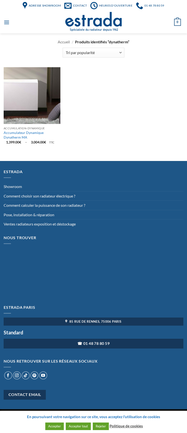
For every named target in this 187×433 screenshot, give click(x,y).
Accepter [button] (54, 426)
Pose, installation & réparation (29, 214)
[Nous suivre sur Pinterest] (34, 375)
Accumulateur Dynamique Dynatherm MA (24, 135)
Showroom (13, 186)
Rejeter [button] (101, 426)
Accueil (64, 41)
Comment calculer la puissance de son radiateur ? (44, 205)
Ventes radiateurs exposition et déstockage (40, 224)
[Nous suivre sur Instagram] (17, 375)
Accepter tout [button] (78, 426)
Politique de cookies (126, 426)
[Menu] (6, 22)
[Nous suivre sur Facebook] (8, 375)
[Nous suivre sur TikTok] (26, 375)
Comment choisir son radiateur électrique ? (39, 196)
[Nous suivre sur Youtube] (43, 375)
